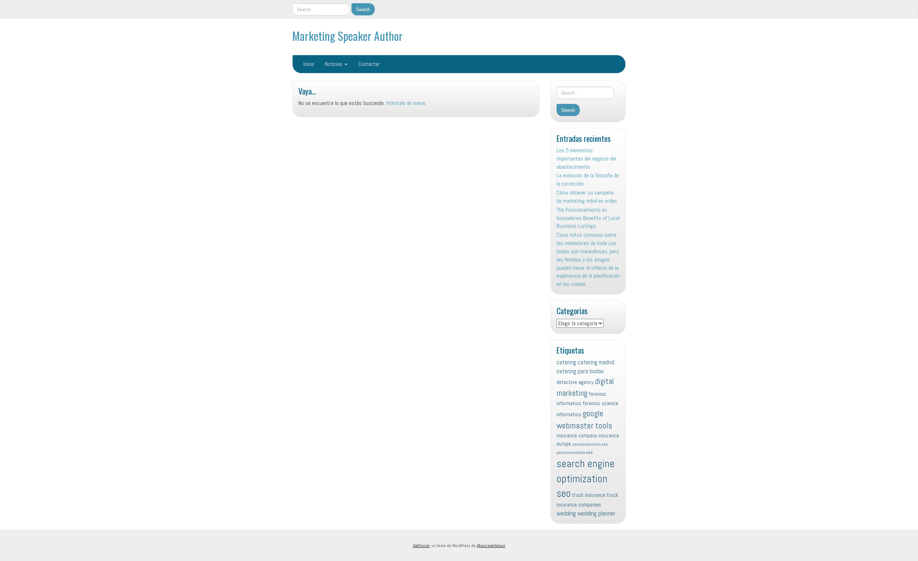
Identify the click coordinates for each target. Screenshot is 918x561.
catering (566, 362)
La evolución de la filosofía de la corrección (588, 179)
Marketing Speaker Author (347, 35)
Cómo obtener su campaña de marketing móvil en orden (587, 197)
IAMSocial (421, 545)
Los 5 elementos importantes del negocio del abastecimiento (586, 159)
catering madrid (596, 362)
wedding (566, 513)
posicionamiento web (575, 452)
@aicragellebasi (491, 545)
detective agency (575, 382)
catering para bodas (580, 371)
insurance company (577, 435)
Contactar (369, 64)
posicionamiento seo (590, 444)
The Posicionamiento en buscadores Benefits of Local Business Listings (588, 218)
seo (564, 493)
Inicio (308, 64)
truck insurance (588, 495)
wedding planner (596, 513)
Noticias (334, 64)
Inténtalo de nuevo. (406, 103)
